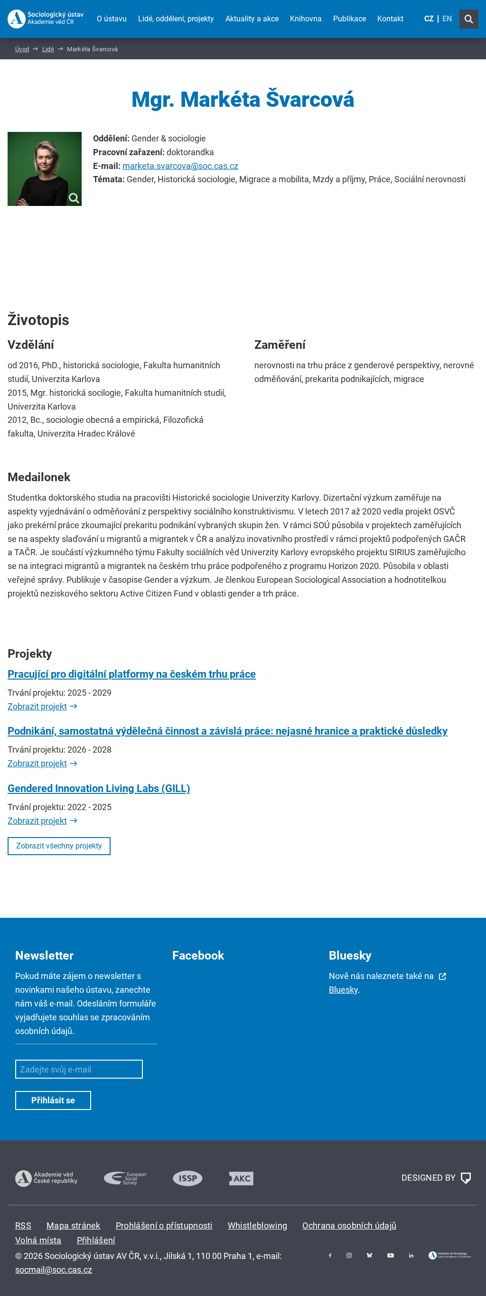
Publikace (349, 18)
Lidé (48, 49)
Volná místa (38, 1240)
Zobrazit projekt (37, 706)
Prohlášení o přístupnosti (164, 1226)
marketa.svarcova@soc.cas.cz (180, 166)
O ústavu (112, 18)
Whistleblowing (257, 1226)
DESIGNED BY (430, 1178)
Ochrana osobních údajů (349, 1226)
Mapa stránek (74, 1226)
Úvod (22, 49)
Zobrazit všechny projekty (59, 845)
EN (447, 18)
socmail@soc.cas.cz (53, 1270)
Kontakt (390, 18)
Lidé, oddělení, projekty (176, 18)
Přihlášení (96, 1240)
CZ (429, 18)
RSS (23, 1226)
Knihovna (306, 18)
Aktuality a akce (252, 18)
